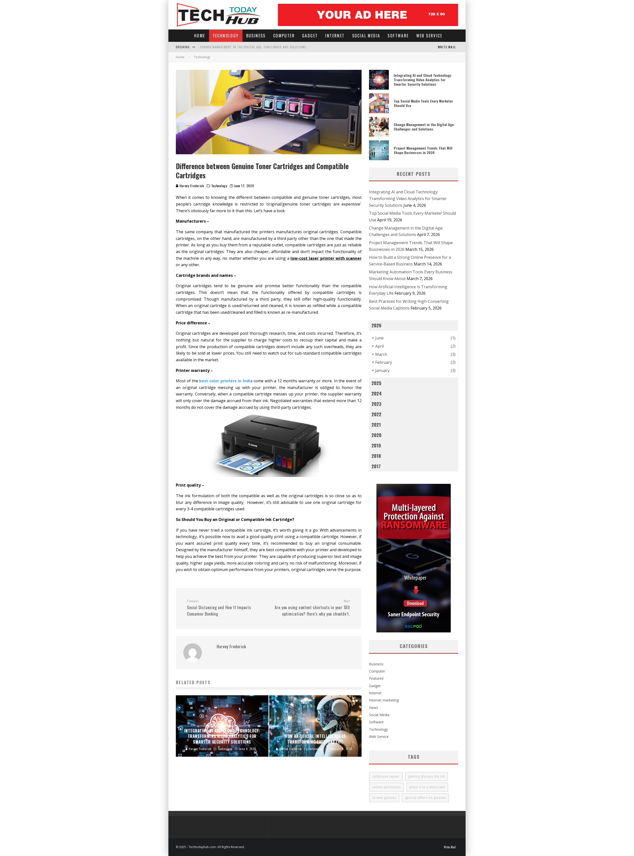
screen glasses (384, 798)
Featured (376, 678)
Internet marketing (384, 700)
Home (199, 36)
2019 (376, 445)
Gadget (310, 36)
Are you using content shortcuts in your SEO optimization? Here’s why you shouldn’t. (312, 608)
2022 (376, 414)
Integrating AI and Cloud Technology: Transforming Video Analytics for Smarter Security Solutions (423, 80)
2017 (376, 466)
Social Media (366, 36)
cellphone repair (385, 776)
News (373, 707)
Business (256, 36)
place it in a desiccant (427, 787)
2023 (376, 403)
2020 (376, 435)
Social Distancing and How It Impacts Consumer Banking (219, 608)
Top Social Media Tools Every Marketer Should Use (423, 103)
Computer (284, 36)
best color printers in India (225, 381)
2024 (376, 393)
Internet (334, 36)
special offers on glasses (425, 798)
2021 (376, 424)
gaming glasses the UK (426, 776)
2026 (376, 325)
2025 (376, 383)
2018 (376, 455)
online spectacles (386, 787)
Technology (226, 36)
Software (398, 36)
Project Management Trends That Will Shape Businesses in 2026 (423, 150)
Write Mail (447, 47)
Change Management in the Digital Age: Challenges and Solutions (253, 47)
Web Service (429, 36)
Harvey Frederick (191, 185)
